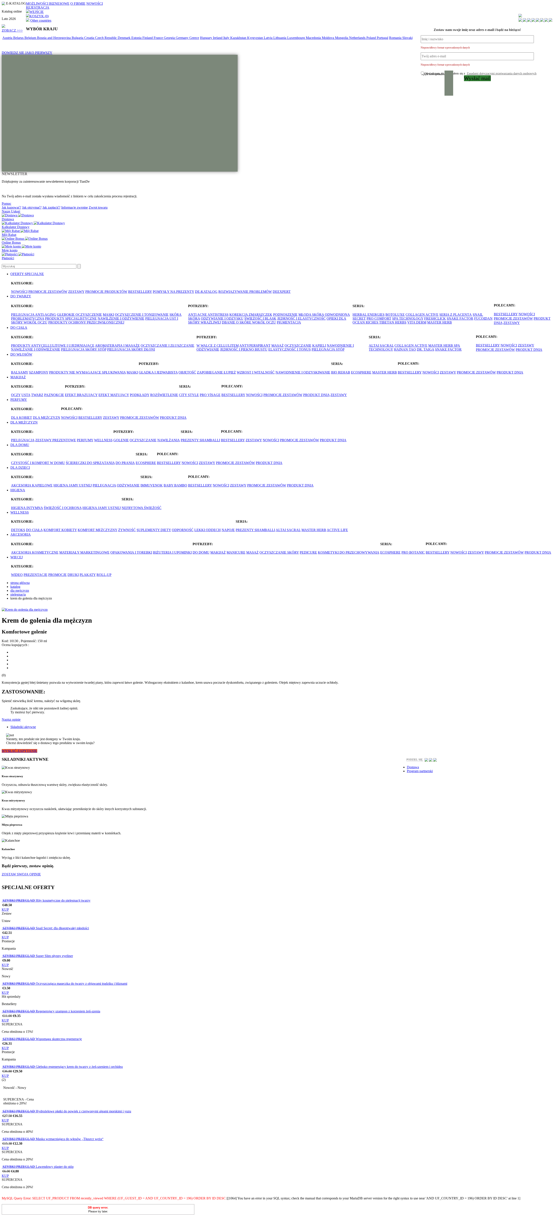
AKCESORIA (20, 534)
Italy (226, 38)
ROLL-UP (104, 575)
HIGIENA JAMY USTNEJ (72, 485)
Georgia (170, 38)
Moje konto (10, 250)
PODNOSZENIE (285, 314)
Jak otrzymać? (32, 207)
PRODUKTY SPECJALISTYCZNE (71, 318)
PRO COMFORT (379, 318)
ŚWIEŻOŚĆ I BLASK (260, 318)
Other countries (40, 20)
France (159, 38)
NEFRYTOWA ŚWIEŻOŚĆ (141, 508)
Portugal (382, 38)
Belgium (30, 38)
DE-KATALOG (206, 291)
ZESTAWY (76, 291)
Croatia (89, 38)
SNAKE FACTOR (460, 318)
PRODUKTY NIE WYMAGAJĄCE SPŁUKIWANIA (87, 372)
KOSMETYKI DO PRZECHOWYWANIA (348, 552)
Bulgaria (78, 38)
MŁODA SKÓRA (311, 314)
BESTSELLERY (140, 291)
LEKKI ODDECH (207, 530)
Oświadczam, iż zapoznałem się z (480, 73)
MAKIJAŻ (18, 377)
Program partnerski (420, 771)
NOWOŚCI (94, 3)
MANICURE (236, 552)
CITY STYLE (189, 395)
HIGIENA (17, 490)
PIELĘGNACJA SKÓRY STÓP (83, 349)
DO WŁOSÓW (21, 354)
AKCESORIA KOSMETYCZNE (34, 552)
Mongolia (342, 38)
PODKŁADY (139, 395)
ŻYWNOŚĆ (127, 530)
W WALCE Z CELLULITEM (217, 345)
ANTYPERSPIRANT (255, 345)
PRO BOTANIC (413, 552)
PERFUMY (18, 399)
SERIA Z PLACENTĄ (455, 314)
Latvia (268, 38)
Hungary (206, 38)
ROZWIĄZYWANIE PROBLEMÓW (245, 291)
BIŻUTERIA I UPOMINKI (172, 552)
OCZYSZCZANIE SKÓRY (279, 552)
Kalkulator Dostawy (15, 227)
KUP (5, 909)
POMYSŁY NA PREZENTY (173, 291)
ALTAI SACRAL (381, 345)
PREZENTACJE (35, 575)
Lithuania (280, 38)
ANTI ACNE (197, 314)
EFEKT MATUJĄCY (113, 395)
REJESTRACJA (37, 7)
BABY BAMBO (175, 485)
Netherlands (357, 38)
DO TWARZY (20, 296)
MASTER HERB (439, 322)
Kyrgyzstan (255, 38)
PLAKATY (88, 575)
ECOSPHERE (361, 372)
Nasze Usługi (11, 211)
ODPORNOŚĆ (182, 530)
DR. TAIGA (425, 349)
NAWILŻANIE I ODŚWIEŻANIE (35, 349)
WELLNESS (103, 440)
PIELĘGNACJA (22, 440)
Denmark (124, 38)
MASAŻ (277, 345)
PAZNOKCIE (54, 395)
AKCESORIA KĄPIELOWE (32, 485)
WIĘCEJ (16, 557)
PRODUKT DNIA (529, 349)
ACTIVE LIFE (337, 530)
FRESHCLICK (435, 318)
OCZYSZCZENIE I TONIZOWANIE (142, 314)
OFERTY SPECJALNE (27, 274)
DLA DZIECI (20, 467)
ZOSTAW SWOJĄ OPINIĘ (21, 874)
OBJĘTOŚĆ (187, 372)
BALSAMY (19, 372)
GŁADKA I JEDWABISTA (158, 372)
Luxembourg (296, 38)
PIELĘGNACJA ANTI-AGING (33, 314)
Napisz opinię (11, 719)
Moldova (328, 38)
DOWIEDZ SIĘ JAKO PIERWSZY (27, 53)
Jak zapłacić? (51, 207)
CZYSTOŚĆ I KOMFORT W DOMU (38, 463)
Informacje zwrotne (74, 207)
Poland (371, 38)
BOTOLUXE (395, 314)
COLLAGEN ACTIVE (422, 314)
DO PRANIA (125, 463)
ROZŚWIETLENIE (164, 395)
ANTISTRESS (218, 314)
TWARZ (37, 395)
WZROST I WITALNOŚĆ (256, 372)
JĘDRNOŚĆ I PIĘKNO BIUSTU (243, 349)
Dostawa (8, 219)
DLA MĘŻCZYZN (46, 417)
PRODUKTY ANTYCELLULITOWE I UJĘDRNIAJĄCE (52, 345)
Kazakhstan (238, 38)
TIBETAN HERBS (392, 322)
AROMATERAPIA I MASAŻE (117, 345)
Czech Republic (106, 38)
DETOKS (18, 530)
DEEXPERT (282, 291)
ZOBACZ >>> (12, 30)
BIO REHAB (340, 372)
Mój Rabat (9, 235)
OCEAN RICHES (366, 322)
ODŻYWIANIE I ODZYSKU (222, 318)
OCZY (16, 395)
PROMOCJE (57, 575)
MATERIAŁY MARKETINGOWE (84, 552)
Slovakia (408, 38)
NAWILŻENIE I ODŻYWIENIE (121, 318)
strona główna (20, 583)
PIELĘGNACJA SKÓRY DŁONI (131, 349)
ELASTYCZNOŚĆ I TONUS (289, 349)
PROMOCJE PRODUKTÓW (106, 291)
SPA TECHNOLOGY (407, 318)
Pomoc (6, 203)
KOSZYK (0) (39, 16)
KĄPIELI (319, 345)
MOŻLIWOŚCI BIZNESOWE (47, 3)
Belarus (18, 38)
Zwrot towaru (98, 207)
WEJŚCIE (36, 12)
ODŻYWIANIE (128, 485)
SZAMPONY (38, 372)
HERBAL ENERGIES (369, 314)
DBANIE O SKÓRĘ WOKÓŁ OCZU (249, 322)
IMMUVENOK (151, 485)
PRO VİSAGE (210, 395)
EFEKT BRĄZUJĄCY (81, 395)
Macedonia (314, 38)
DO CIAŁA (18, 327)
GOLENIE (121, 440)
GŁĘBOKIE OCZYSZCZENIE (79, 314)
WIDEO (17, 575)
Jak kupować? (11, 207)
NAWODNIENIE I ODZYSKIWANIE (302, 372)
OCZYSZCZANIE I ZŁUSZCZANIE (167, 345)
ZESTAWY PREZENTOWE (55, 440)
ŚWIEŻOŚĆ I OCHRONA (63, 508)
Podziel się (414, 759)
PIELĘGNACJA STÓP (328, 349)
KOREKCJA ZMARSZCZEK (250, 314)
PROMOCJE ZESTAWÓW (47, 291)
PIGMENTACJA (289, 322)
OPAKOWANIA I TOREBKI (131, 552)
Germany (182, 38)
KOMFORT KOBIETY (60, 530)
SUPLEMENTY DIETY (154, 530)
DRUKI (73, 575)
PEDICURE (308, 552)
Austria (7, 38)
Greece (194, 38)
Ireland (218, 38)
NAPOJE (228, 530)
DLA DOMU (19, 445)
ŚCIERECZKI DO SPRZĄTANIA (90, 463)
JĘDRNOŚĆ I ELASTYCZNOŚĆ (301, 318)
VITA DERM (416, 322)
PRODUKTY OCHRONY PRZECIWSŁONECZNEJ (86, 322)
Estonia (136, 38)
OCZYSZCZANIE (298, 345)
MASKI (108, 314)
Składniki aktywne (23, 727)
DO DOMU (201, 552)
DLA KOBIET (21, 417)
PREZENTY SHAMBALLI (200, 440)
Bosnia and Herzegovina (54, 38)
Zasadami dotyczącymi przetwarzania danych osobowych (501, 73)
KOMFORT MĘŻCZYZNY (97, 530)
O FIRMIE (77, 3)
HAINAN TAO (405, 349)
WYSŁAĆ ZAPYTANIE (19, 751)
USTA (25, 395)
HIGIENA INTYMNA (27, 508)
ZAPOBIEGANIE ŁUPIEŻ (216, 372)
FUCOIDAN (483, 318)
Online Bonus (11, 242)
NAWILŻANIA (168, 440)
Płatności (8, 258)
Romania (395, 38)
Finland (148, 38)
